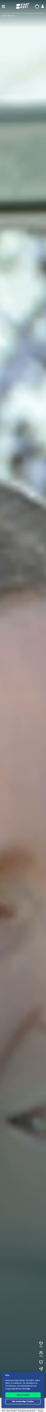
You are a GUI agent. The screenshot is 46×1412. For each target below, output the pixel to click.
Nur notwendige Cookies (23, 1402)
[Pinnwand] (41, 1362)
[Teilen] (41, 1369)
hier (28, 1389)
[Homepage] (23, 6)
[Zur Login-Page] (42, 6)
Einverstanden (23, 1395)
